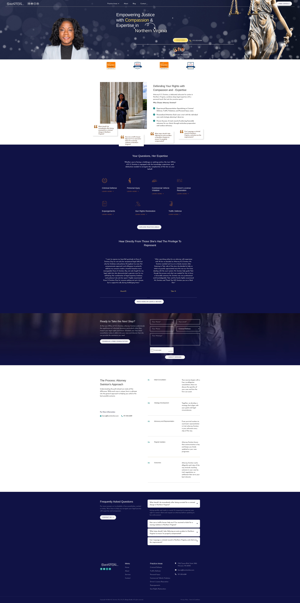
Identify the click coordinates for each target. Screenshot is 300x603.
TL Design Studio (128, 599)
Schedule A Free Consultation (115, 341)
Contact (143, 3)
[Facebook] (29, 3)
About (126, 3)
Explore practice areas (149, 227)
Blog (134, 3)
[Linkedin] (37, 3)
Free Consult (284, 3)
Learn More (107, 191)
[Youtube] (32, 3)
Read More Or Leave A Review (149, 301)
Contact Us (107, 517)
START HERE (180, 40)
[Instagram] (35, 3)
